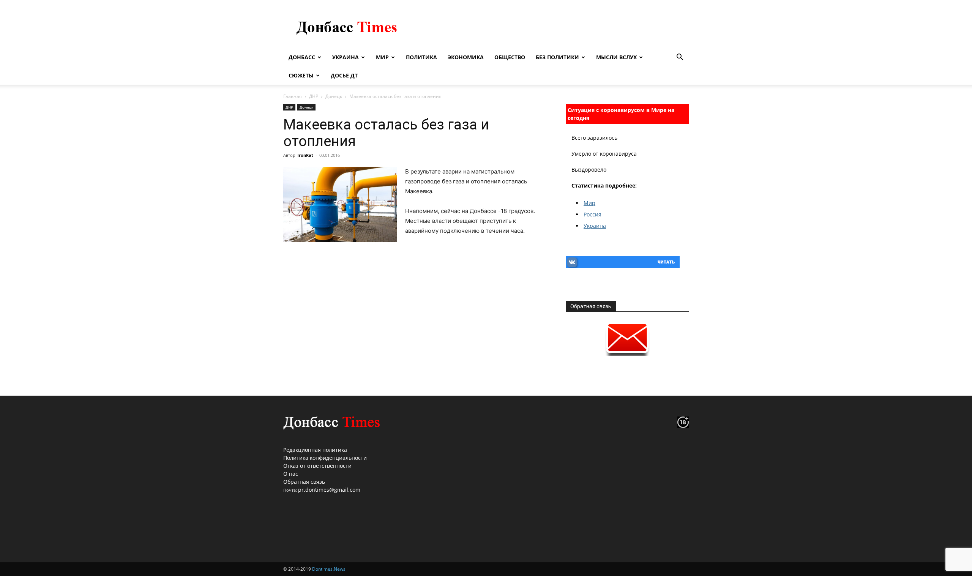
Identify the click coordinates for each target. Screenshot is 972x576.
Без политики (557, 57)
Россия (592, 214)
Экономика (466, 57)
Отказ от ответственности (317, 465)
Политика (421, 57)
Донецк (333, 96)
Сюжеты (301, 75)
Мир (382, 57)
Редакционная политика (315, 449)
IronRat (305, 155)
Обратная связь (304, 481)
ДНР (313, 96)
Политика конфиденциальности (325, 457)
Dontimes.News (329, 569)
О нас (290, 473)
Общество (509, 57)
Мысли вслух (616, 57)
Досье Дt (344, 75)
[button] (680, 58)
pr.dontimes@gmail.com (329, 489)
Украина (345, 57)
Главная (292, 96)
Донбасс (302, 57)
